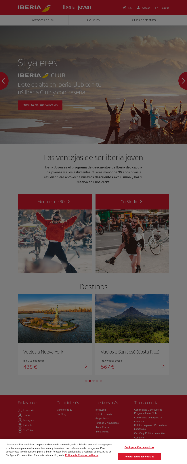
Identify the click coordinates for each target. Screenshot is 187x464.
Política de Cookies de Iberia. (81, 455)
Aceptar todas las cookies (139, 456)
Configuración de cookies (139, 447)
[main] (93, 451)
